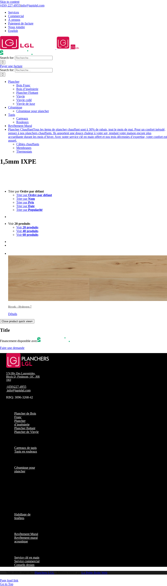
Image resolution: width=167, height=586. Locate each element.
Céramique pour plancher (24, 469)
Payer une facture (11, 66)
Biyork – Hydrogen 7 (20, 306)
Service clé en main (26, 557)
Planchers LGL (44, 572)
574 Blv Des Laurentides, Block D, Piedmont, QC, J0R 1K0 (23, 376)
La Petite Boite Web (94, 572)
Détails (12, 314)
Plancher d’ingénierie (22, 422)
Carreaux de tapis (25, 448)
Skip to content (9, 1)
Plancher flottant (24, 428)
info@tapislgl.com (32, 5)
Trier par (34, 195)
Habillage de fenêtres (22, 516)
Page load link (9, 580)
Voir (27, 227)
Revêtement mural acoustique (26, 539)
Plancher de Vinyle (26, 432)
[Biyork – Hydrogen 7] (87, 276)
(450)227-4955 (16, 386)
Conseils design (24, 565)
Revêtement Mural (26, 534)
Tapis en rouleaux (25, 451)
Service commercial (27, 561)
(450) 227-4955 (10, 5)
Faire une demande (12, 348)
